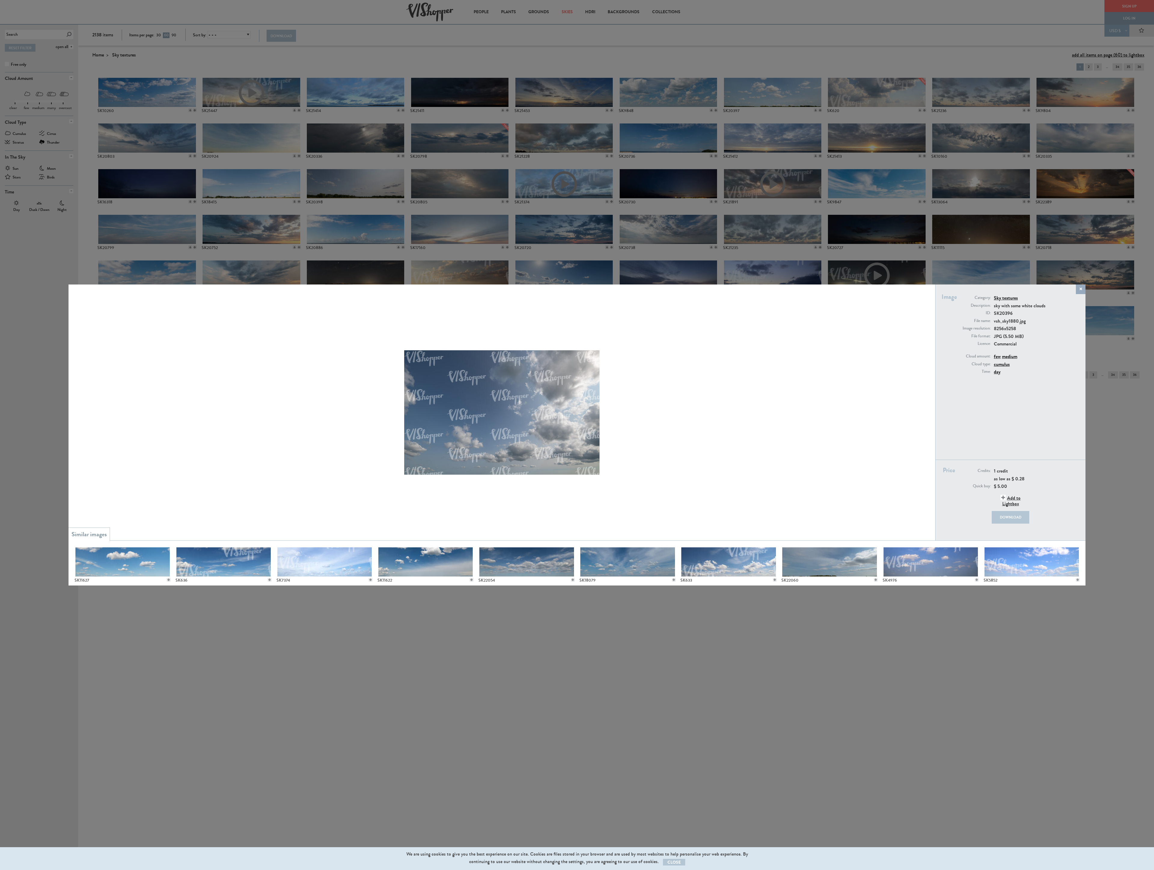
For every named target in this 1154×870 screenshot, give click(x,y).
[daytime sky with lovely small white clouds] (425, 562)
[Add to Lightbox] (168, 580)
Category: (983, 298)
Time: (986, 372)
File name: (982, 321)
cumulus (1002, 364)
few (997, 356)
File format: (981, 336)
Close (674, 862)
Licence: (984, 344)
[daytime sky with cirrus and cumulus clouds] (829, 562)
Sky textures (1006, 297)
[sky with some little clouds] (627, 562)
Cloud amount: (978, 356)
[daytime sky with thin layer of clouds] (324, 562)
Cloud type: (981, 364)
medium (1009, 356)
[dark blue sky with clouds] (526, 562)
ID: (988, 313)
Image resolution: (977, 328)
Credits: (984, 471)
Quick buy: (982, 486)
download (1010, 517)
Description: (981, 306)
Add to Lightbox (1011, 500)
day (997, 371)
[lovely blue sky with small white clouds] (122, 562)
